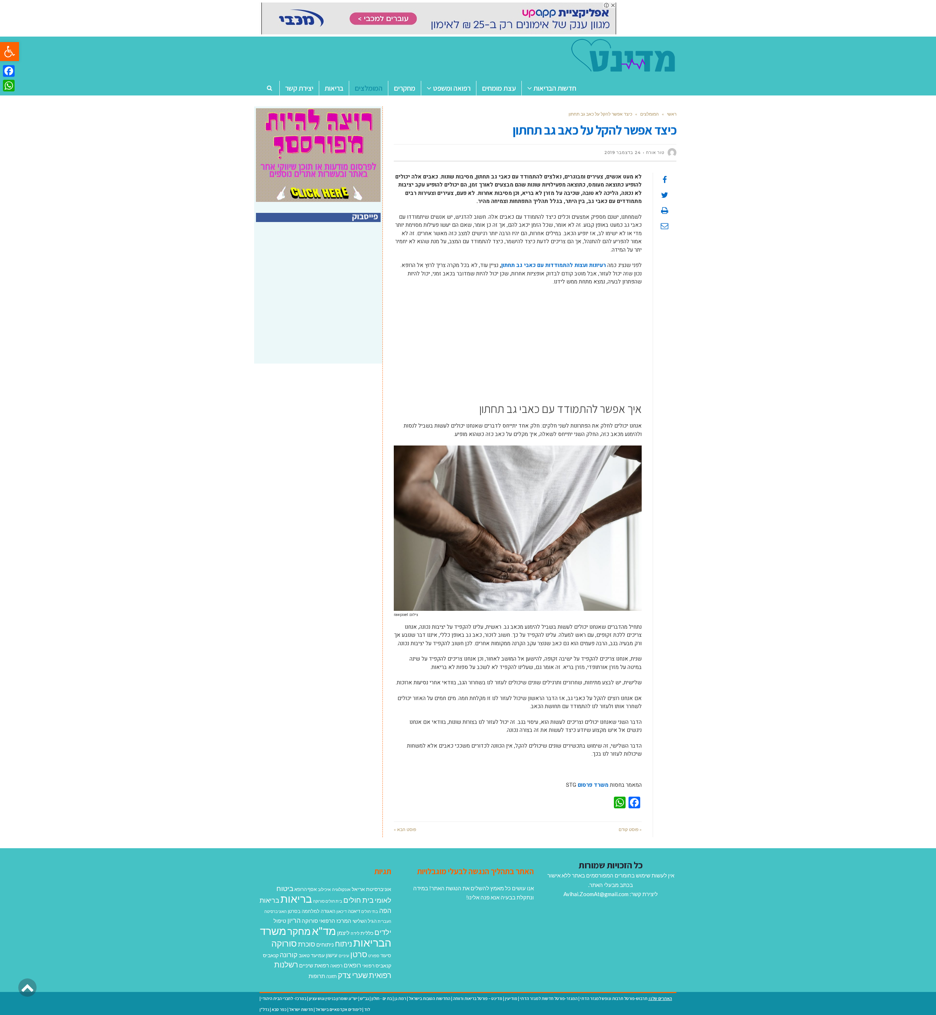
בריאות (296, 898)
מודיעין (511, 998)
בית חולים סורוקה (327, 901)
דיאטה (354, 911)
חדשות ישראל (301, 1009)
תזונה (331, 976)
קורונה (289, 955)
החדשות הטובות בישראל (429, 998)
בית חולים (358, 899)
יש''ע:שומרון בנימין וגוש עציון (333, 998)
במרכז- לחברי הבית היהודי (283, 998)
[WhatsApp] (8, 85)
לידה (355, 933)
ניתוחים (325, 944)
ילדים (382, 932)
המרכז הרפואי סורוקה (326, 920)
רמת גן (400, 998)
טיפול (279, 920)
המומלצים (649, 114)
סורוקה (284, 943)
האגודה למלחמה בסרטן (311, 911)
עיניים (344, 955)
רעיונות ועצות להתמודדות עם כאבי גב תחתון (553, 265)
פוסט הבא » (405, 829)
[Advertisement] (518, 344)
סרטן (358, 954)
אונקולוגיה (341, 889)
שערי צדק (353, 975)
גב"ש (364, 998)
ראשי (671, 114)
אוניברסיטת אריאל (371, 889)
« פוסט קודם (630, 829)
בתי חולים (369, 911)
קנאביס (271, 955)
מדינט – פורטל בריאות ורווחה (477, 998)
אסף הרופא (305, 889)
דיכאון (341, 911)
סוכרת (306, 944)
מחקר (299, 931)
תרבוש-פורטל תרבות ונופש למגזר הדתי (614, 998)
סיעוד (385, 955)
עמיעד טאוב (312, 955)
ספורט (373, 955)
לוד (367, 1009)
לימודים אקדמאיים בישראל (339, 1009)
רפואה (336, 966)
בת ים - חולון (381, 998)
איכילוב (324, 889)
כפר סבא (279, 1009)
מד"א (324, 930)
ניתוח (343, 943)
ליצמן (343, 932)
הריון (294, 920)
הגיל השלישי (364, 921)
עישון (331, 955)
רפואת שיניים (314, 965)
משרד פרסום (593, 785)
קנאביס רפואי (376, 965)
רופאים (352, 965)
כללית (367, 933)
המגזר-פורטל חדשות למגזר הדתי (549, 998)
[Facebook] (8, 71)
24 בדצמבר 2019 (622, 152)
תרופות (317, 976)
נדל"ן (264, 1009)
